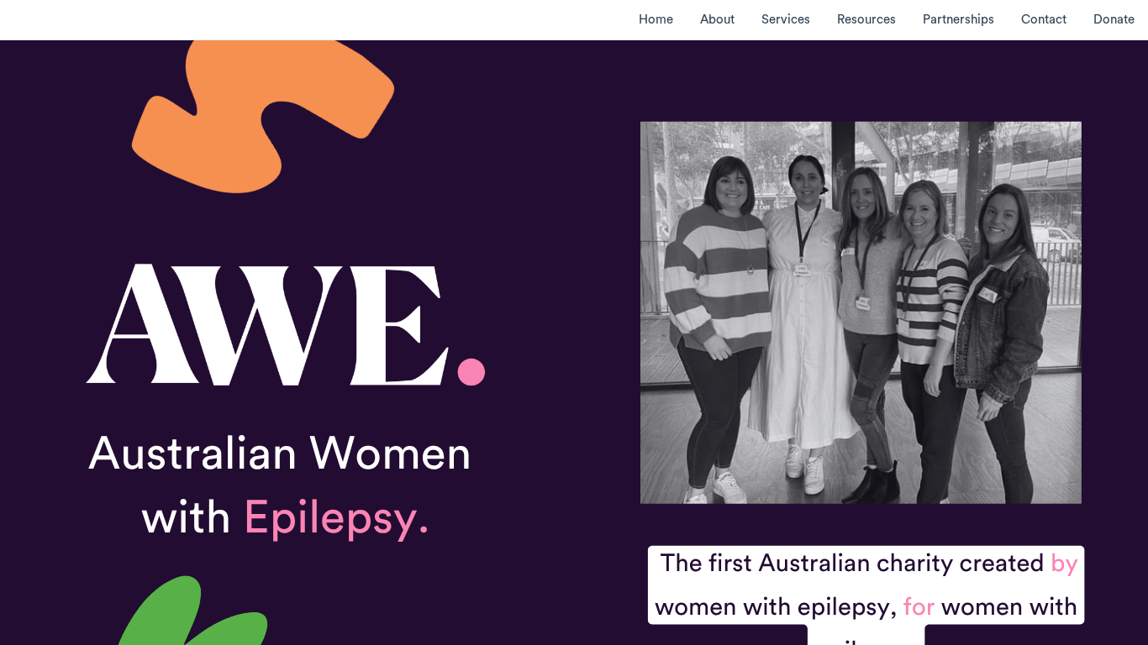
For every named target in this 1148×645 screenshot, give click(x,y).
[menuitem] (656, 19)
